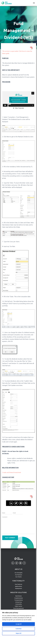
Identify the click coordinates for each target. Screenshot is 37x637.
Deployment (18, 588)
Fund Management (18, 608)
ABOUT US (18, 569)
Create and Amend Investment (11, 472)
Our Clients (18, 576)
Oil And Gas (18, 602)
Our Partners (18, 574)
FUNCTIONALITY (18, 581)
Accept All (18, 624)
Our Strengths (18, 572)
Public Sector (18, 606)
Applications (18, 586)
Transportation (18, 600)
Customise (18, 628)
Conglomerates (18, 598)
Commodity (18, 604)
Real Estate (18, 596)
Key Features (18, 584)
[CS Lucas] (7, 2)
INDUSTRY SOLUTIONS (18, 592)
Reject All (18, 633)
